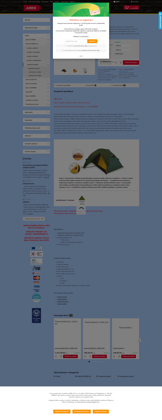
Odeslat (92, 41)
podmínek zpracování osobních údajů (90, 50)
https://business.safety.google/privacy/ (88, 402)
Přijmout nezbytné (62, 411)
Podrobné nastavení (81, 411)
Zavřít (81, 56)
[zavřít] (105, 5)
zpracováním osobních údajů (80, 46)
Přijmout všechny (101, 411)
